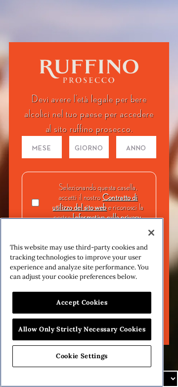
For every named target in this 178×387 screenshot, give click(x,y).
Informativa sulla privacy (106, 217)
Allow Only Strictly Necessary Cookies (81, 329)
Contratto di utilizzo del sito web (94, 202)
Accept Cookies (81, 302)
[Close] (151, 233)
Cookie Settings (82, 356)
